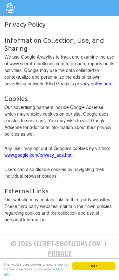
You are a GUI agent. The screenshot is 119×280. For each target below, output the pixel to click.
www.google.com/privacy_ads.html (39, 155)
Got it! (93, 265)
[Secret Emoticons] (10, 8)
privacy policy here (94, 83)
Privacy (59, 253)
